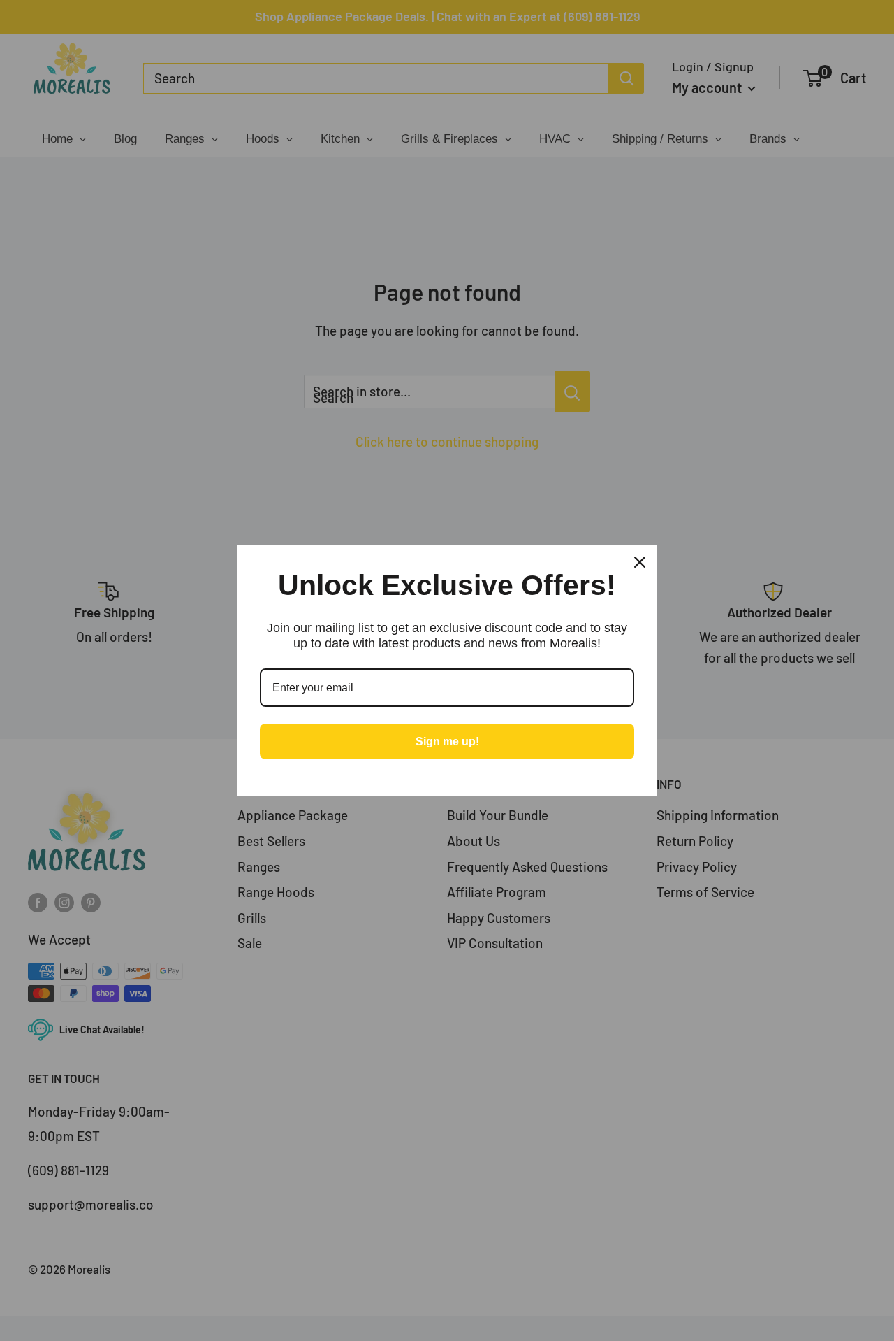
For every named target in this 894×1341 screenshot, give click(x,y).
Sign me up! (447, 741)
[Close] (640, 562)
